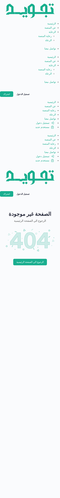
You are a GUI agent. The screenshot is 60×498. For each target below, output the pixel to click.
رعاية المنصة (45, 36)
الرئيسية (51, 23)
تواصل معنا (50, 48)
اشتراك (6, 94)
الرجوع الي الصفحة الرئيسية (30, 262)
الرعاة (48, 40)
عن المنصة (50, 27)
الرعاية (52, 31)
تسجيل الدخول (23, 94)
